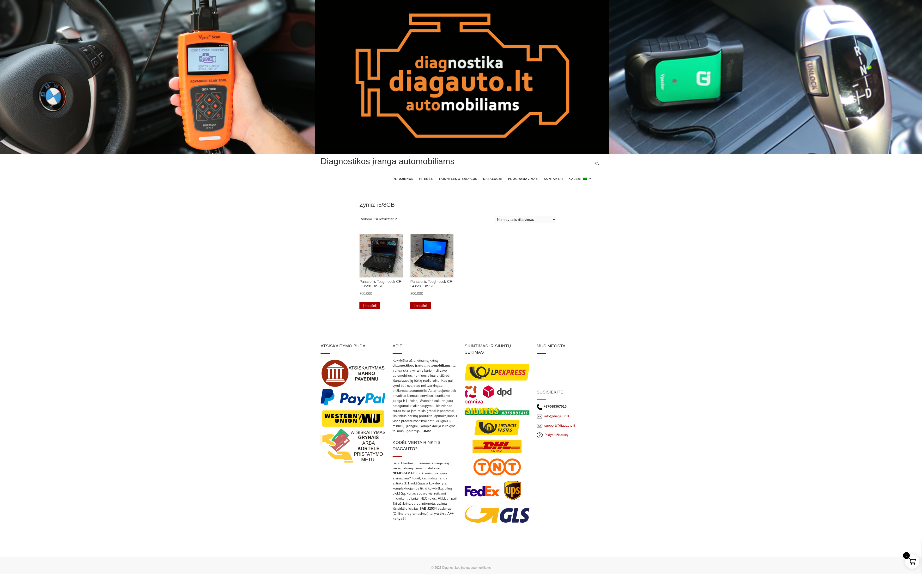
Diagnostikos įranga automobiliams (388, 161)
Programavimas (523, 179)
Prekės (426, 179)
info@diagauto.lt (556, 416)
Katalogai (492, 179)
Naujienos (403, 179)
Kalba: (575, 179)
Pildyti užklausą (555, 435)
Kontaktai (553, 179)
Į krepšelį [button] (369, 306)
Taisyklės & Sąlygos (458, 179)
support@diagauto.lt (559, 425)
